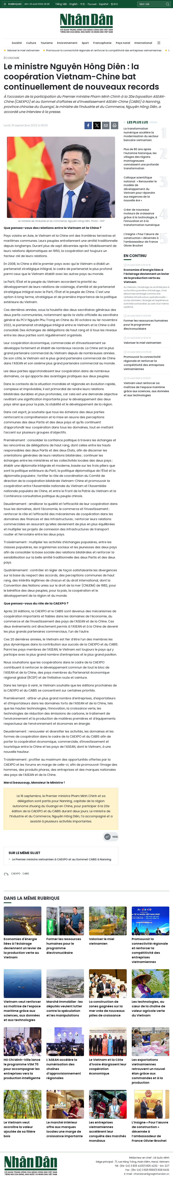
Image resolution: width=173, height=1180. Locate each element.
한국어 (114, 4)
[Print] (114, 125)
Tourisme (47, 43)
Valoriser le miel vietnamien (142, 343)
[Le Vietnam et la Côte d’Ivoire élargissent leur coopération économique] (108, 1041)
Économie (11, 58)
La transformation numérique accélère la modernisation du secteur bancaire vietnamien (141, 134)
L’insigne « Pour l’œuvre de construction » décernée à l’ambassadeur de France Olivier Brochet (141, 239)
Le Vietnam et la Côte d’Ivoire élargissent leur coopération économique (107, 1067)
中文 (82, 4)
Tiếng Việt (61, 4)
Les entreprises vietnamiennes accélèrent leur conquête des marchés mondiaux (107, 1131)
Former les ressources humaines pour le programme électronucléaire (146, 325)
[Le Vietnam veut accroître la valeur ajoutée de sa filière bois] (22, 1104)
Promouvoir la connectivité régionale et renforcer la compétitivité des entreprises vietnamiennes (144, 363)
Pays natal (123, 43)
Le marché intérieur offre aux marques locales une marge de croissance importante (64, 1129)
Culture (31, 43)
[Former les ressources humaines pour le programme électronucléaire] (65, 921)
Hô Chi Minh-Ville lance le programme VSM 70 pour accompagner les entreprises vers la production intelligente (22, 1069)
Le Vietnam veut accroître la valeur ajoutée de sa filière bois (19, 1129)
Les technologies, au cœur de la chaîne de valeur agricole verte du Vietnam (148, 1008)
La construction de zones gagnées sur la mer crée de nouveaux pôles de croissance (107, 1008)
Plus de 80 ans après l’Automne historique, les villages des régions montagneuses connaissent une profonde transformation (141, 158)
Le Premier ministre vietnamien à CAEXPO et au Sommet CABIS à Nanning (61, 859)
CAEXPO (15, 873)
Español (103, 4)
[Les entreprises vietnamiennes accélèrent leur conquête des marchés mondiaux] (108, 1104)
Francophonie (102, 43)
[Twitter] (97, 125)
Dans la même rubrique (31, 898)
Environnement (67, 43)
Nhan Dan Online (86, 23)
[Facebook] (88, 125)
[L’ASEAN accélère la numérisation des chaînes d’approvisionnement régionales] (65, 1041)
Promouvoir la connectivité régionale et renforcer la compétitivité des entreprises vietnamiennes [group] (88, 50)
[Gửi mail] (105, 125)
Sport (85, 43)
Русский (92, 4)
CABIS (25, 873)
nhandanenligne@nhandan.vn (151, 1174)
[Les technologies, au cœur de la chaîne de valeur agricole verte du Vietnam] (150, 983)
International (143, 43)
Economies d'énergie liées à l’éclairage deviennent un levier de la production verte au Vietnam (146, 276)
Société (17, 43)
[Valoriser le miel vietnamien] (108, 921)
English (74, 4)
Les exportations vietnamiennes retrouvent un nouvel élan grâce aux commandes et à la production (148, 1071)
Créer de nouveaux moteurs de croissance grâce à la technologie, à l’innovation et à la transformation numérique (142, 217)
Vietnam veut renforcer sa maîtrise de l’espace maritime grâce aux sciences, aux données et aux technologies (146, 389)
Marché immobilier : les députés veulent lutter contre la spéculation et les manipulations (64, 1008)
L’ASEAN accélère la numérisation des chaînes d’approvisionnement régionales (63, 1069)
